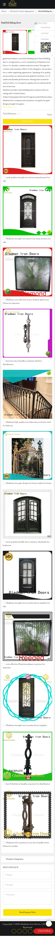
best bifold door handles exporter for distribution (28, 784)
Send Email (45, 27)
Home (4, 11)
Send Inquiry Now (27, 912)
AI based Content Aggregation (22, 11)
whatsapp (45, 39)
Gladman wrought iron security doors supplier (26, 725)
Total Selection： (10, 113)
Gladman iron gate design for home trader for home (28, 483)
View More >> (9, 107)
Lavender (45, 33)
